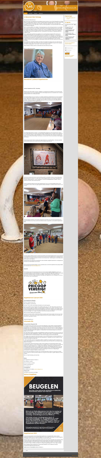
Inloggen (67, 53)
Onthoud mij (68, 52)
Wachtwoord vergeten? (69, 56)
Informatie (30, 13)
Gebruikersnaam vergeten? (69, 55)
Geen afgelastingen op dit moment (71, 18)
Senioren (35, 13)
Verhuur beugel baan (69, 28)
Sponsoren (41, 13)
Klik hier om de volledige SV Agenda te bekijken (70, 43)
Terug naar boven (75, 455)
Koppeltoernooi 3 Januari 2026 (33, 297)
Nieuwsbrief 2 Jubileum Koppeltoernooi (36, 79)
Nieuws (25, 13)
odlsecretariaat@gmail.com (36, 265)
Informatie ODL (28, 321)
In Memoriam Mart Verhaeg (32, 17)
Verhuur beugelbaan (30, 374)
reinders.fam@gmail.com (38, 369)
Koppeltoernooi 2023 (30, 433)
